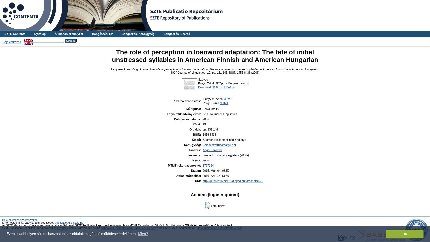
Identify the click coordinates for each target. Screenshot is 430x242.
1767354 (208, 165)
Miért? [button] (143, 234)
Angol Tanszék (212, 150)
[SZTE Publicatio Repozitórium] (215, 15)
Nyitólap (40, 34)
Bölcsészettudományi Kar (219, 145)
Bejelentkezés (12, 42)
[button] (207, 205)
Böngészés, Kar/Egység (138, 34)
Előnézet (229, 87)
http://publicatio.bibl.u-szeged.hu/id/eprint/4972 (233, 181)
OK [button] (404, 234)
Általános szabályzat (69, 34)
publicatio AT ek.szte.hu (69, 222)
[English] (28, 40)
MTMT (228, 99)
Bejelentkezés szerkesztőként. (20, 220)
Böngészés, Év (102, 34)
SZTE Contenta (14, 34)
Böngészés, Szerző (176, 34)
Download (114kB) (209, 87)
